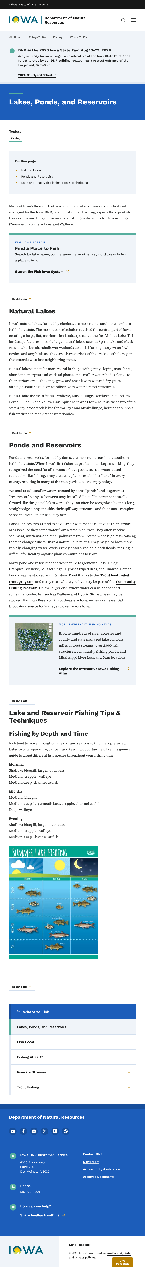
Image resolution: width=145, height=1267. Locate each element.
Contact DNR (93, 1154)
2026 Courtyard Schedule (37, 75)
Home (17, 37)
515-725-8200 (30, 1192)
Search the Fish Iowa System (39, 272)
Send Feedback (80, 1244)
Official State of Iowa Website (28, 4)
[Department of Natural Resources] (24, 20)
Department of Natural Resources (66, 20)
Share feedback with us (39, 1215)
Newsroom (91, 1161)
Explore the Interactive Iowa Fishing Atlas (89, 671)
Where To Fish (79, 37)
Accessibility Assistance (101, 1169)
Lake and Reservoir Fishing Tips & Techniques (54, 182)
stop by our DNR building (51, 60)
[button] (122, 1262)
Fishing (57, 37)
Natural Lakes (31, 170)
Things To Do (37, 37)
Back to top (19, 298)
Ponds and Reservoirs (37, 176)
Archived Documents (98, 1177)
